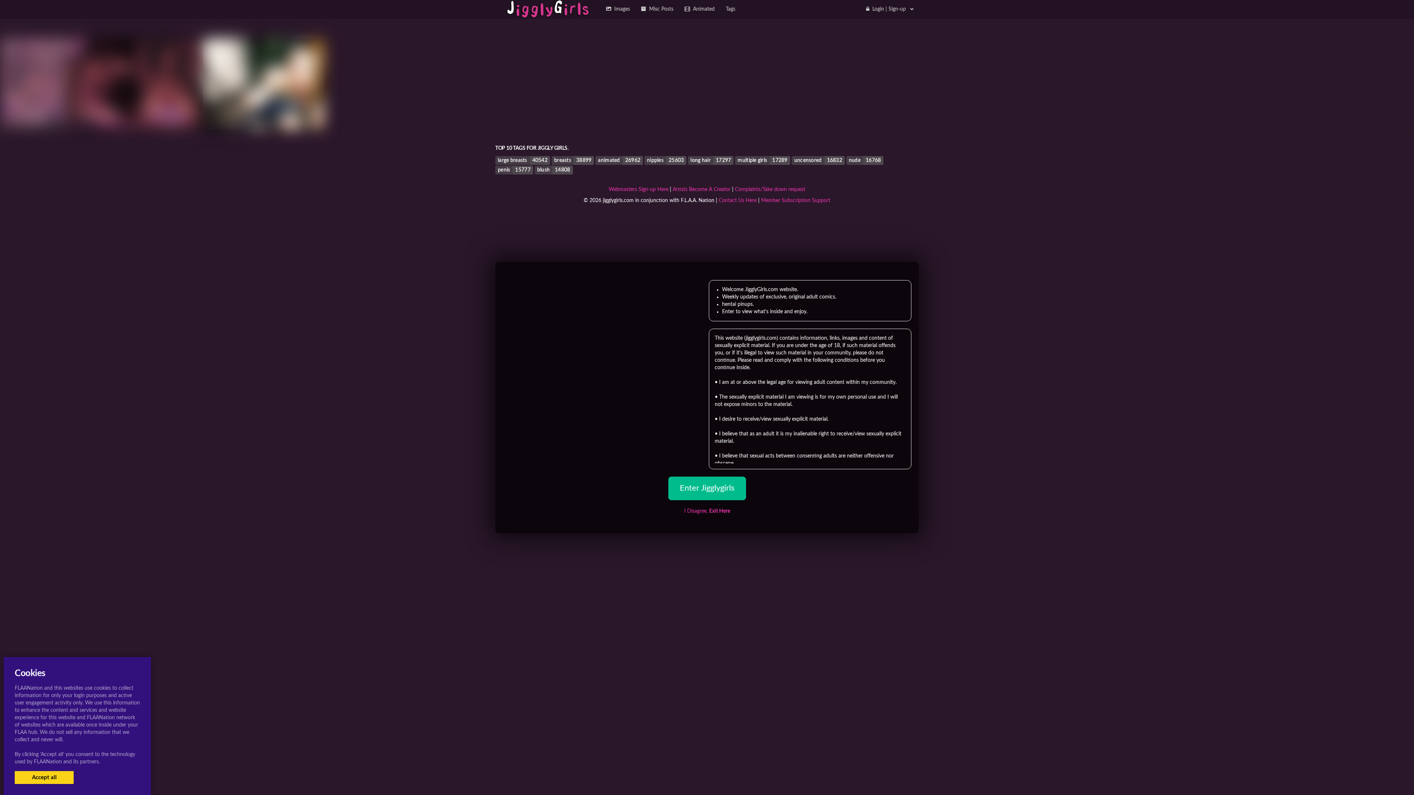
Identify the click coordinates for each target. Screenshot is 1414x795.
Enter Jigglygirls (707, 488)
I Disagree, (707, 511)
